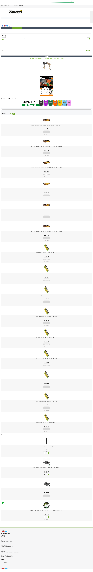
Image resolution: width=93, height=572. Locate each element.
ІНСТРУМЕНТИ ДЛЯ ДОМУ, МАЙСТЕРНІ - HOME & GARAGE (10, 552)
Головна (7, 28)
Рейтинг (12, 110)
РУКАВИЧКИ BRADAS (4, 545)
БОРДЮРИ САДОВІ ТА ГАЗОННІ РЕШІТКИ (7, 550)
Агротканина (3, 537)
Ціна (8, 110)
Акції (28, 28)
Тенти (2, 540)
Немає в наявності (46, 153)
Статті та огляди (50, 28)
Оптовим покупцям (11, 5)
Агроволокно (3, 535)
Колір (3, 41)
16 (13, 113)
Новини (38, 28)
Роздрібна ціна (4, 35)
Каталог (18, 28)
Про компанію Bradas (4, 561)
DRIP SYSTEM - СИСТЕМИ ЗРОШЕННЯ (6, 541)
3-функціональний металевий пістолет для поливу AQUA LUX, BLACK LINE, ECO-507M (46, 58)
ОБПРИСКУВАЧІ (3, 551)
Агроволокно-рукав (4, 557)
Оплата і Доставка (4, 5)
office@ (2, 567)
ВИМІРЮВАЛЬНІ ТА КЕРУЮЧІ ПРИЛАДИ (7, 556)
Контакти (85, 28)
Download (74, 28)
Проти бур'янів (3, 536)
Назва (16, 110)
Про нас (62, 28)
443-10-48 (7, 23)
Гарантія (2, 563)
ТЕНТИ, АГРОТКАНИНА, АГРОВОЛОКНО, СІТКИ (8, 555)
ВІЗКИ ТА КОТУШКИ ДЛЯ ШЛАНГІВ (6, 547)
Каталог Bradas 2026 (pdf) (18, 5)
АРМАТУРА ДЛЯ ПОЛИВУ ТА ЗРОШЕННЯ (7, 546)
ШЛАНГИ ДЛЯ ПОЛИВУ (4, 542)
